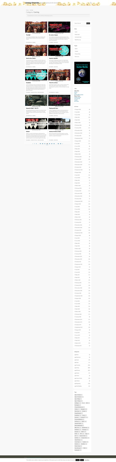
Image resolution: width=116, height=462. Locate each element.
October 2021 (83, 261)
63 (49, 143)
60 (42, 143)
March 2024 (83, 185)
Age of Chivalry (78, 394)
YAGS (85, 448)
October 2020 (83, 293)
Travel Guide (78, 441)
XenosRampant (78, 448)
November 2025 (83, 133)
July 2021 (83, 269)
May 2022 (83, 243)
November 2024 (83, 164)
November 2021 (83, 259)
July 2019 (83, 332)
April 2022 (83, 246)
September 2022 (83, 232)
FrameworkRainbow (79, 419)
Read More (87, 460)
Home (27, 10)
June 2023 (83, 209)
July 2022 (83, 238)
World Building (41, 92)
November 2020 (83, 290)
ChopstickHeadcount (79, 407)
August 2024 (83, 172)
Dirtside (84, 411)
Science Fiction (34, 92)
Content (76, 51)
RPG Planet (76, 101)
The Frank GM (77, 98)
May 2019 (83, 337)
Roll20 (83, 431)
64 (51, 143)
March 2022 (83, 248)
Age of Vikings (78, 401)
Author (76, 48)
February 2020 (83, 314)
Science (83, 375)
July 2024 (83, 175)
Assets (83, 359)
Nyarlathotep (85, 427)
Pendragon (85, 429)
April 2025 (83, 151)
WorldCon (77, 444)
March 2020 (83, 311)
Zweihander (78, 450)
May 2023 (83, 211)
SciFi (76, 435)
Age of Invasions (79, 396)
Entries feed (77, 34)
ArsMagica (78, 403)
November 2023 (83, 196)
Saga (87, 433)
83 (60, 143)
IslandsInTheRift (79, 423)
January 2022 (83, 253)
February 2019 (83, 345)
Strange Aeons (85, 437)
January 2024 (83, 190)
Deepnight (84, 409)
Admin (83, 354)
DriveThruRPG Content (78, 94)
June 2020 (83, 303)
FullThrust (77, 421)
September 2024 (83, 169)
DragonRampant (78, 413)
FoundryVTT (84, 417)
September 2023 (83, 201)
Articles (75, 92)
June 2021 (83, 272)
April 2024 (83, 183)
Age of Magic (78, 398)
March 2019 (83, 343)
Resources (77, 56)
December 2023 (83, 193)
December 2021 (83, 256)
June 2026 (83, 114)
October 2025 (83, 135)
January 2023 (83, 222)
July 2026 (83, 112)
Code (75, 93)
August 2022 (83, 235)
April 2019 (83, 340)
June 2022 (83, 240)
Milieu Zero (78, 427)
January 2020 (83, 316)
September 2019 (83, 327)
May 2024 (83, 180)
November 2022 (83, 227)
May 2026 (83, 117)
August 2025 (83, 141)
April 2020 (83, 309)
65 (54, 143)
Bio (83, 403)
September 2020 (83, 295)
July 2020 (83, 301)
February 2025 (83, 156)
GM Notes (56, 42)
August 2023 (83, 204)
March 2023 (83, 217)
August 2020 (83, 298)
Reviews (83, 373)
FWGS (84, 421)
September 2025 (83, 138)
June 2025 (83, 146)
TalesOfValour (78, 439)
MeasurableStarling (79, 425)
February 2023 (83, 219)
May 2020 (83, 306)
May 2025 (83, 148)
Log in (76, 31)
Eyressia (77, 417)
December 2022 (83, 225)
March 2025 (83, 154)
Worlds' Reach (78, 446)
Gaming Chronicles (31, 457)
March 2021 (83, 280)
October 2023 (83, 198)
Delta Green (78, 411)
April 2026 (83, 120)
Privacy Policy (77, 53)
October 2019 (83, 324)
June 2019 (83, 335)
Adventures (83, 357)
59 (40, 143)
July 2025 (83, 143)
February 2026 (83, 125)
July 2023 (83, 206)
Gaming (33, 42)
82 (58, 143)
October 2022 (83, 230)
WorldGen (84, 444)
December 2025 (83, 130)
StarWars (77, 437)
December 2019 (83, 319)
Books (83, 362)
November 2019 (83, 322)
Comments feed (78, 37)
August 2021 (83, 267)
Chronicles (29, 42)
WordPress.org (78, 39)
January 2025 (83, 159)
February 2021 (83, 282)
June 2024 (83, 177)
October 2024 (83, 167)
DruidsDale (78, 415)
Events (84, 415)
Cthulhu (77, 409)
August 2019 (83, 330)
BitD (88, 403)
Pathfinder (78, 429)
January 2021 (83, 285)
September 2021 (83, 264)
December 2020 (83, 288)
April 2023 (83, 214)
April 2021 (83, 277)
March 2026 (83, 122)
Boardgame (78, 405)
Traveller (76, 100)
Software (83, 380)
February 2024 (83, 188)
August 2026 (83, 109)
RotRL (77, 433)
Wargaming (83, 383)
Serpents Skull (83, 435)
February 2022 (83, 251)
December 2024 (83, 162)
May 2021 (83, 274)
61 (44, 143)
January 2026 (83, 127)
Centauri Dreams (77, 97)
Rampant (77, 431)
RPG (82, 433)
